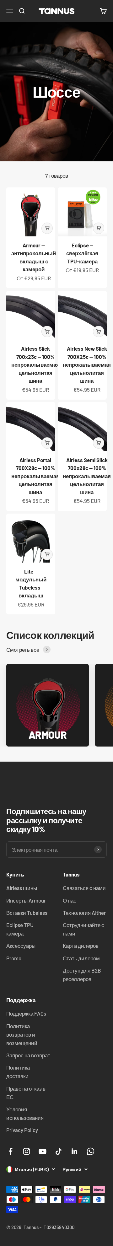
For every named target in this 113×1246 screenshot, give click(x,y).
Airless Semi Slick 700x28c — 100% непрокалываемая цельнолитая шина (87, 476)
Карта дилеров (81, 945)
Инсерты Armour (26, 900)
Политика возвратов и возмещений (21, 1034)
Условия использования (25, 1113)
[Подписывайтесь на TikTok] (58, 1151)
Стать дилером (81, 958)
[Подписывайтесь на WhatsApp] (90, 1151)
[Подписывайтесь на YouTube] (42, 1151)
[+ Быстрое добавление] (47, 228)
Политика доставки (18, 1071)
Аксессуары (20, 945)
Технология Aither (84, 912)
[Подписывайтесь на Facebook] (10, 1151)
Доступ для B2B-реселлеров (83, 974)
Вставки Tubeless (26, 912)
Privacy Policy (22, 1130)
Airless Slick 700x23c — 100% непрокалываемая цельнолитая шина (35, 364)
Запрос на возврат (28, 1055)
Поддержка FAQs (26, 1013)
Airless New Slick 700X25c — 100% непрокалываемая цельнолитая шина (87, 364)
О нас (69, 900)
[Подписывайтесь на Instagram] (26, 1151)
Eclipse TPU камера (20, 929)
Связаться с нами (84, 888)
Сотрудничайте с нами (83, 929)
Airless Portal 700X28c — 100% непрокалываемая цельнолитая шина (35, 476)
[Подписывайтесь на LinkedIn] (74, 1151)
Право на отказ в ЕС (26, 1092)
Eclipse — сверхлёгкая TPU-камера (82, 253)
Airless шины (21, 888)
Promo (13, 958)
